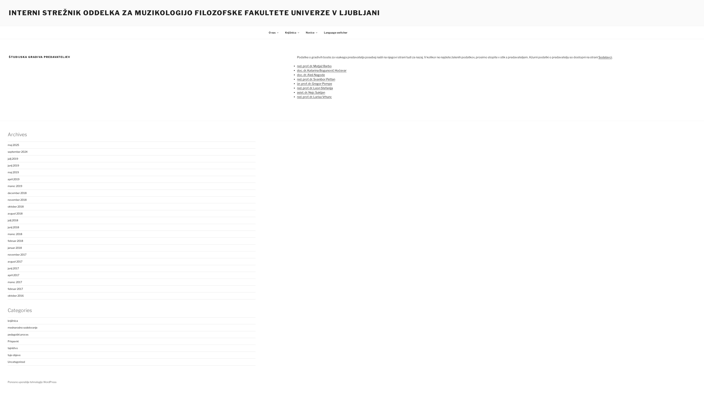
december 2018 (17, 193)
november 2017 (17, 254)
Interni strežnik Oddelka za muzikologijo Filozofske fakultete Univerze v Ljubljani (194, 13)
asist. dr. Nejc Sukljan (311, 92)
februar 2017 (15, 288)
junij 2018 (13, 227)
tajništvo (13, 348)
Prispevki (13, 341)
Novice (310, 32)
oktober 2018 (16, 206)
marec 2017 (15, 282)
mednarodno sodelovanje (22, 327)
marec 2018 (15, 234)
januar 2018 (15, 247)
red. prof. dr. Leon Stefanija (315, 88)
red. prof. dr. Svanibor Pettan (316, 79)
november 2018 (17, 199)
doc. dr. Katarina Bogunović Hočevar (321, 70)
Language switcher (335, 32)
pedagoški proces (18, 334)
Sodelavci (605, 57)
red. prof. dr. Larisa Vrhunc (314, 97)
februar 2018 (15, 240)
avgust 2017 (15, 261)
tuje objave (14, 355)
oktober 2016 (16, 295)
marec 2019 (15, 186)
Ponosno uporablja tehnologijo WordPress (32, 382)
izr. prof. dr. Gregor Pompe (314, 83)
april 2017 (13, 275)
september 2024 (17, 151)
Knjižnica (290, 32)
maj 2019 (13, 172)
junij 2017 (13, 268)
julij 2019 (13, 158)
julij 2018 (13, 220)
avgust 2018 (15, 213)
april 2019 (13, 179)
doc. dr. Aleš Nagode (311, 75)
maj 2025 (13, 144)
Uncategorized (16, 361)
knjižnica (13, 320)
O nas (272, 32)
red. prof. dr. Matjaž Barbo (314, 66)
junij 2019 (13, 165)
